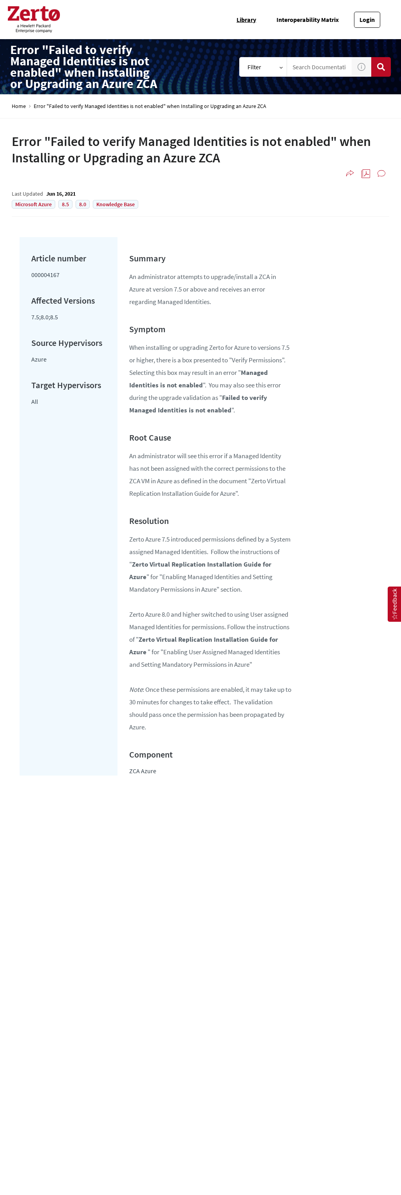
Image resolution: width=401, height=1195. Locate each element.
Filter (254, 67)
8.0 (82, 204)
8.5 (65, 204)
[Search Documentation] (381, 67)
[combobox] (319, 67)
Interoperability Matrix (307, 19)
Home (19, 106)
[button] (361, 67)
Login (367, 19)
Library (246, 19)
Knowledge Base (115, 204)
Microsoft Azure (33, 204)
